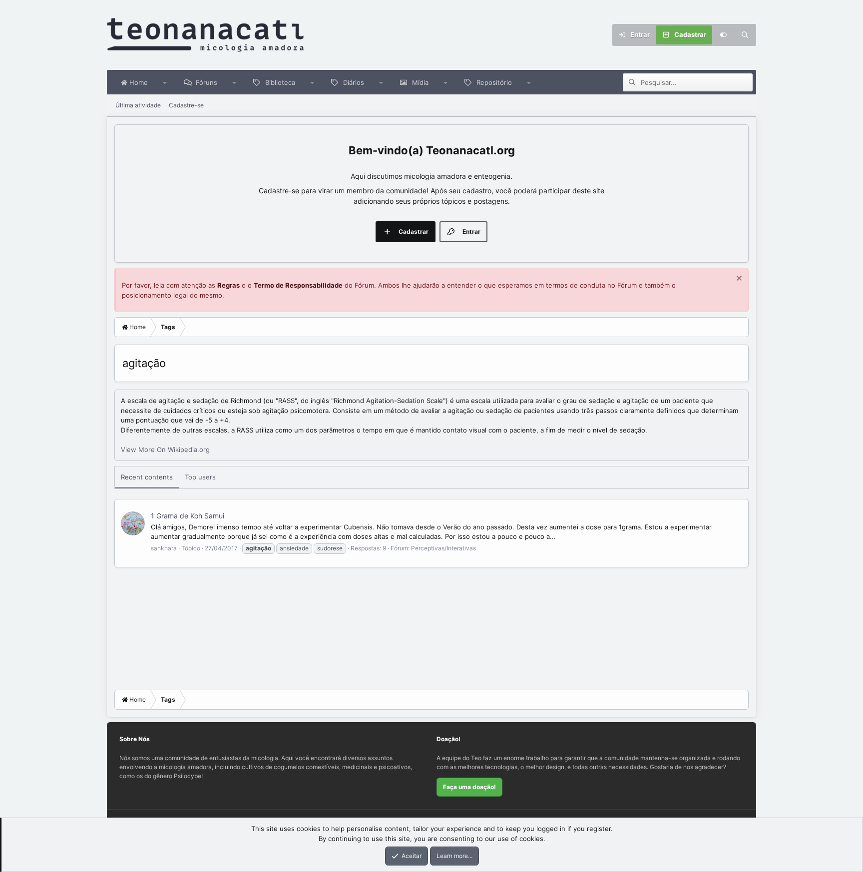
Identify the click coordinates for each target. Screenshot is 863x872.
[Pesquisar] (745, 35)
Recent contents (147, 477)
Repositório (494, 82)
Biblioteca (280, 82)
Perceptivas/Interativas (443, 548)
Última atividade (138, 105)
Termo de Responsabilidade (298, 285)
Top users (200, 477)
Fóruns (206, 82)
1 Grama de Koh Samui (187, 515)
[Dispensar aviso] (738, 279)
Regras (228, 285)
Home (137, 82)
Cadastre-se (186, 105)
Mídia (420, 82)
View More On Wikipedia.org (165, 449)
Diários (353, 82)
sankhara (164, 548)
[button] (165, 82)
